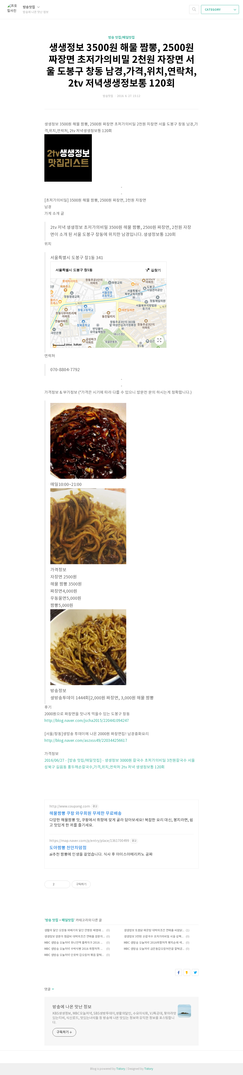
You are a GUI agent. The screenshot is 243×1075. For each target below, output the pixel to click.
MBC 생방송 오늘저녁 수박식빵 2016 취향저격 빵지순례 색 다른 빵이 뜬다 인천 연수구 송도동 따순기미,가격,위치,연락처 (74, 948)
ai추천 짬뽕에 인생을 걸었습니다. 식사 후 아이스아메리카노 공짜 (101, 854)
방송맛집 (29, 7)
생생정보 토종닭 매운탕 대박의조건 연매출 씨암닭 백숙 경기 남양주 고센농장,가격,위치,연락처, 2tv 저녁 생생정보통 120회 (154, 930)
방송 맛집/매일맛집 (121, 38)
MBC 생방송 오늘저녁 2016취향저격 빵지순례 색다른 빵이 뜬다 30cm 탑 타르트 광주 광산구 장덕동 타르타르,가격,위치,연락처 (154, 942)
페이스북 (178, 972)
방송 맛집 (51, 920)
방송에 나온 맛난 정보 (72, 1007)
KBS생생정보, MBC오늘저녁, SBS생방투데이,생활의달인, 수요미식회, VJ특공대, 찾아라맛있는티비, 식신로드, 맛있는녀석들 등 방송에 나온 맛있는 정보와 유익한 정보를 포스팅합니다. (114, 1018)
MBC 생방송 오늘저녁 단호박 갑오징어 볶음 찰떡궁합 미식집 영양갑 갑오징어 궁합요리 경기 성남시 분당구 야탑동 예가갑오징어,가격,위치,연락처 (74, 955)
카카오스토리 (186, 972)
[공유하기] (59, 884)
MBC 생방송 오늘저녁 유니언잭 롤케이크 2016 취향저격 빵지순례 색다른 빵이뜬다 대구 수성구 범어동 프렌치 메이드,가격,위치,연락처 (74, 942)
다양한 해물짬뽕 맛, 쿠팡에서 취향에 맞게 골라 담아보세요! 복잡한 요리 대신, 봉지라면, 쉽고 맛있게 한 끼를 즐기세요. (121, 822)
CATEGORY (213, 9)
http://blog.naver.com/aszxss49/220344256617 (85, 740)
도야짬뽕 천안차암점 (68, 847)
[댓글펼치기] (52, 989)
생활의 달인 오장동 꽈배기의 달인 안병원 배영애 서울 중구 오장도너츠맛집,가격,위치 (74, 930)
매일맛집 (68, 920)
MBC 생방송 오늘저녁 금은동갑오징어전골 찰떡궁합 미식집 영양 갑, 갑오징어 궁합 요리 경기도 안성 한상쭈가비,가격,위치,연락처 (154, 948)
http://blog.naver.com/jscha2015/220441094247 (86, 721)
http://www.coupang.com (69, 806)
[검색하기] (194, 9)
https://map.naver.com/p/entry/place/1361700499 (89, 841)
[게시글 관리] (65, 884)
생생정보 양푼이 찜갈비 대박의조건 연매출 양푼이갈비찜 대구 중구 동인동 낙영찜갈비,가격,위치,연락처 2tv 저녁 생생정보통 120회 (74, 936)
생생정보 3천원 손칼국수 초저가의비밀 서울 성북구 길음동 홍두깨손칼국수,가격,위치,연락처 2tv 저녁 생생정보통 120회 (154, 936)
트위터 (195, 972)
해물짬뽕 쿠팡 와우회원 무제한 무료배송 (85, 813)
